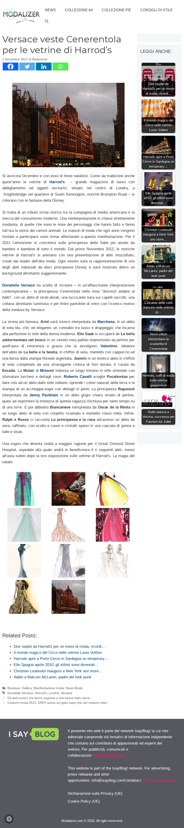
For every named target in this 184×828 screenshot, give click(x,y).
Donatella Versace (18, 285)
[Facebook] (10, 66)
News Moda (74, 688)
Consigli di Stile (156, 10)
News (50, 10)
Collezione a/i (79, 10)
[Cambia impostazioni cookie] (8, 818)
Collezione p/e (116, 10)
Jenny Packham (43, 395)
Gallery (27, 688)
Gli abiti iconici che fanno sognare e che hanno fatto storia (48, 698)
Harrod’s (57, 182)
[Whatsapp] (60, 66)
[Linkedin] (44, 66)
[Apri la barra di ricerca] (46, 21)
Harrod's (41, 693)
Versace (66, 693)
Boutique (13, 688)
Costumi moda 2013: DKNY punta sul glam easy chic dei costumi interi (57, 702)
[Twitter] (27, 66)
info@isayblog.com (109, 755)
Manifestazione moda (48, 688)
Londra (54, 693)
